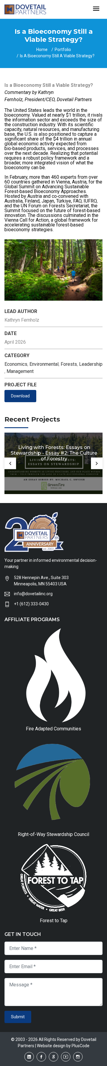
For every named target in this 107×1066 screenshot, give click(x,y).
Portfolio (63, 49)
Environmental (44, 364)
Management (20, 371)
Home (42, 49)
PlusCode (80, 1045)
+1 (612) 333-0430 (31, 603)
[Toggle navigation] (96, 9)
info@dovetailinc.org (33, 593)
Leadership (91, 364)
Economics (15, 364)
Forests (69, 364)
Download (20, 396)
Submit (18, 1016)
